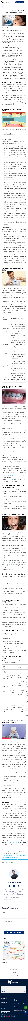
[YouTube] (9, 1016)
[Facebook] (7, 1016)
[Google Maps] (12, 1016)
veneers (12, 479)
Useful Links (4, 988)
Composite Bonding (9, 476)
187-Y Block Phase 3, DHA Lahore (19, 1003)
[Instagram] (4, 1016)
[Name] (25, 1007)
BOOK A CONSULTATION (19, 2)
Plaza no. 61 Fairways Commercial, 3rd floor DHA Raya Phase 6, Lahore (5, 1011)
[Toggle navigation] (25, 2)
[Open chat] (25, 1012)
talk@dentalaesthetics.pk (18, 996)
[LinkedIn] (14, 1016)
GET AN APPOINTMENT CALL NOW (14, 932)
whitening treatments (14, 430)
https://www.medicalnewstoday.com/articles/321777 (15, 859)
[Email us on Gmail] (2, 1016)
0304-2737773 (16, 1007)
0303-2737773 (3, 996)
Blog (7, 6)
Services (3, 991)
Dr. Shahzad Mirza (14, 882)
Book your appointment (13, 842)
